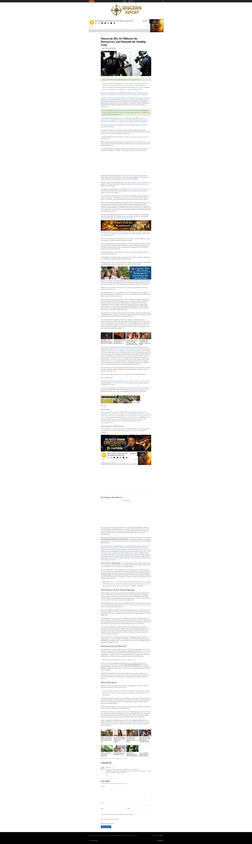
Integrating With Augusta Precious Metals (118, 835)
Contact (104, 835)
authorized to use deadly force (128, 120)
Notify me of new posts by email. (107, 823)
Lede (114, 758)
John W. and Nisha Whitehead (109, 48)
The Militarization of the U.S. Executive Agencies (133, 189)
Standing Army (119, 758)
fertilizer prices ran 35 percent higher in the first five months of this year (125, 605)
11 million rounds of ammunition (131, 175)
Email (102, 808)
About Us (130, 1)
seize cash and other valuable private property (119, 350)
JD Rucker (161, 835)
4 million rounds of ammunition (140, 182)
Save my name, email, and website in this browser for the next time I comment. (118, 814)
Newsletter (129, 835)
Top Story (125, 758)
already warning (127, 668)
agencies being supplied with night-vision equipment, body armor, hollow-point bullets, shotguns (125, 98)
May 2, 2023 (120, 48)
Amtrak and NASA (131, 197)
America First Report (94, 840)
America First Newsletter (97, 835)
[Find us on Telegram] (160, 840)
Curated (107, 34)
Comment (103, 786)
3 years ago (113, 767)
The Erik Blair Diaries (133, 417)
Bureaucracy (106, 758)
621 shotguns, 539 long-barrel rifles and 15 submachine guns (129, 150)
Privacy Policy (134, 835)
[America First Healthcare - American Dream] (126, 272)
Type (104, 34)
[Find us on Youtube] (159, 840)
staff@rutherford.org (113, 419)
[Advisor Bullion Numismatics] (126, 225)
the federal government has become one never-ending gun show (125, 137)
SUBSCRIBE (92, 1)
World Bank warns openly (110, 637)
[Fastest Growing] (126, 443)
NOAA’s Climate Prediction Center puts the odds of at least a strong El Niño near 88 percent (124, 548)
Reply (107, 774)
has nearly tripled (109, 133)
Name (102, 802)
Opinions (129, 48)
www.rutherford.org (107, 422)
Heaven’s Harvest (108, 575)
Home (124, 1)
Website (128, 808)
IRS (110, 758)
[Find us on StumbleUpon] (162, 840)
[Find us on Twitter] (157, 840)
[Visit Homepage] (126, 9)
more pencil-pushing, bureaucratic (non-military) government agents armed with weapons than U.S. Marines (124, 93)
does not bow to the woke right (132, 79)
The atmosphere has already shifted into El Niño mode (118, 558)
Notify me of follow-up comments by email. (109, 819)
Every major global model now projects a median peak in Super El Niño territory (126, 552)
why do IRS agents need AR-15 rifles (123, 218)
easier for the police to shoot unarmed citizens (126, 349)
